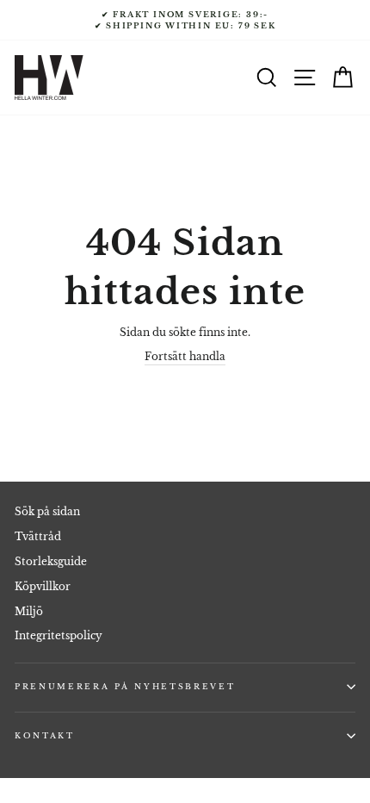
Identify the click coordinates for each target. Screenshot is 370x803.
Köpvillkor (43, 586)
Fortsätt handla (185, 356)
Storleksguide (51, 561)
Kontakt (45, 735)
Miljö (29, 611)
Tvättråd (38, 536)
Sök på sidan (47, 511)
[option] (185, 20)
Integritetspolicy (58, 635)
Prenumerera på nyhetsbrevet (125, 686)
